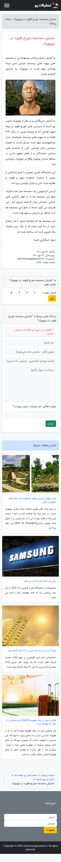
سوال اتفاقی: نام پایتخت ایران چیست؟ (34, 407)
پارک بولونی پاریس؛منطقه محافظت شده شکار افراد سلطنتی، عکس (32, 500)
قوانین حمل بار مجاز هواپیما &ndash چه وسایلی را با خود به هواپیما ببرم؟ (31, 722)
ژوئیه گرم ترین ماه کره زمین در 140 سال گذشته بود (32, 650)
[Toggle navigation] (7, 5)
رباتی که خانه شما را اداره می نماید (39, 581)
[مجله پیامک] (46, 5)
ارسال (51, 423)
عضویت (50, 830)
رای (52, 298)
